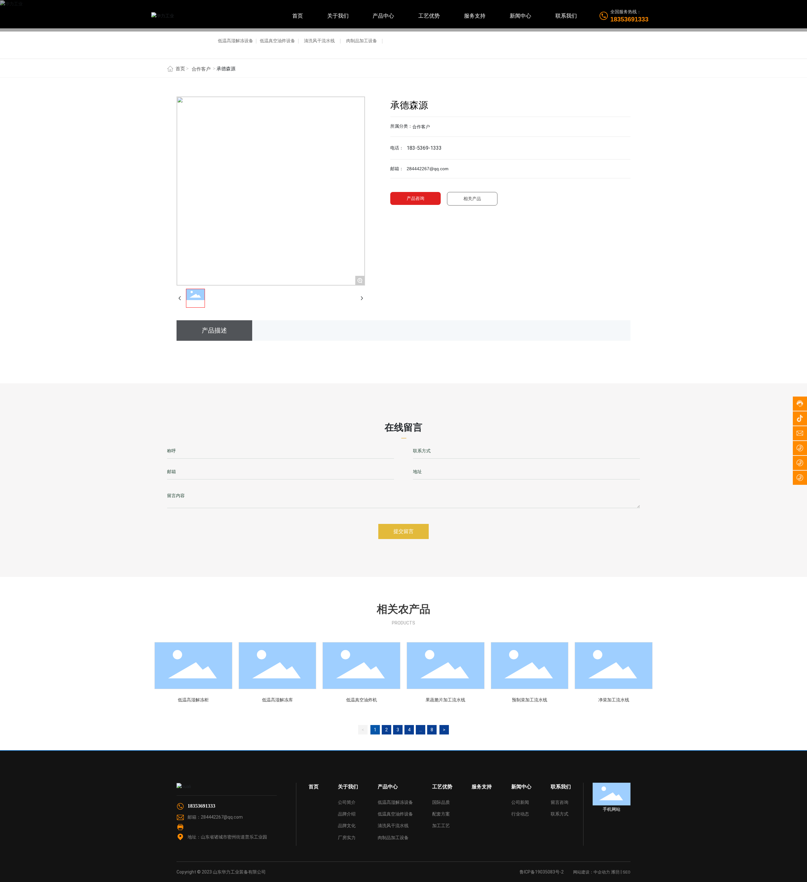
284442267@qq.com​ (428, 168)
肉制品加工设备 (361, 40)
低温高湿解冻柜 (193, 699)
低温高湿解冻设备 (235, 40)
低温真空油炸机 (361, 699)
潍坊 (615, 871)
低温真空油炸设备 (277, 40)
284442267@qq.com (222, 817)
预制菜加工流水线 (529, 699)
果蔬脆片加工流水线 (445, 699)
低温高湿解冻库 (277, 699)
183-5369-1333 (424, 148)
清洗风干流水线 (319, 40)
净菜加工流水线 (613, 699)
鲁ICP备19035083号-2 (542, 871)
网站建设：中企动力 (591, 872)
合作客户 (201, 69)
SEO (626, 872)
